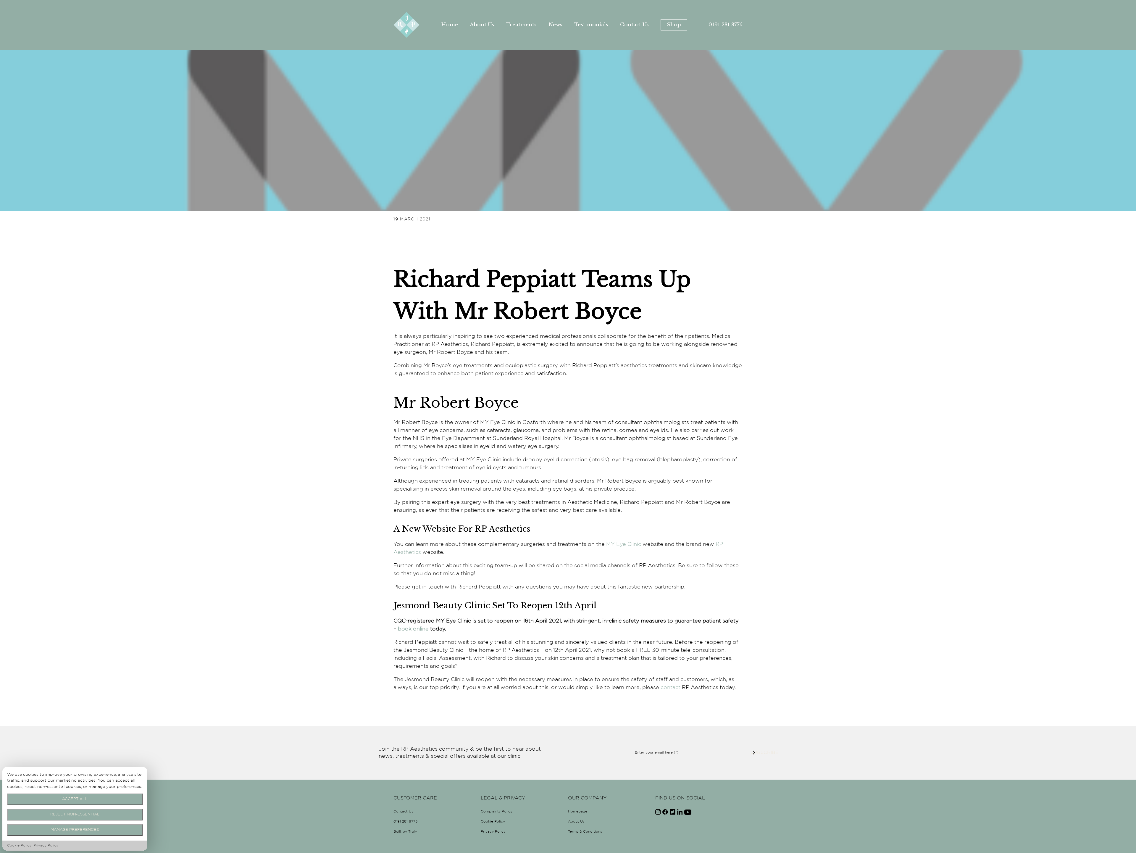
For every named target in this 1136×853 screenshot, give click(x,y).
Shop (674, 25)
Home (449, 25)
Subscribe (754, 752)
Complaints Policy (496, 811)
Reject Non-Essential (74, 814)
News (555, 25)
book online (413, 629)
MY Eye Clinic (623, 544)
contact (670, 687)
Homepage (577, 811)
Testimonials (591, 25)
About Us (482, 25)
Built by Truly (405, 831)
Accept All (74, 799)
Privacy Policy (493, 831)
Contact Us (634, 25)
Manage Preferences (75, 829)
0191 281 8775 (726, 25)
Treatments (521, 25)
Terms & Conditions (585, 831)
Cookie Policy (493, 821)
